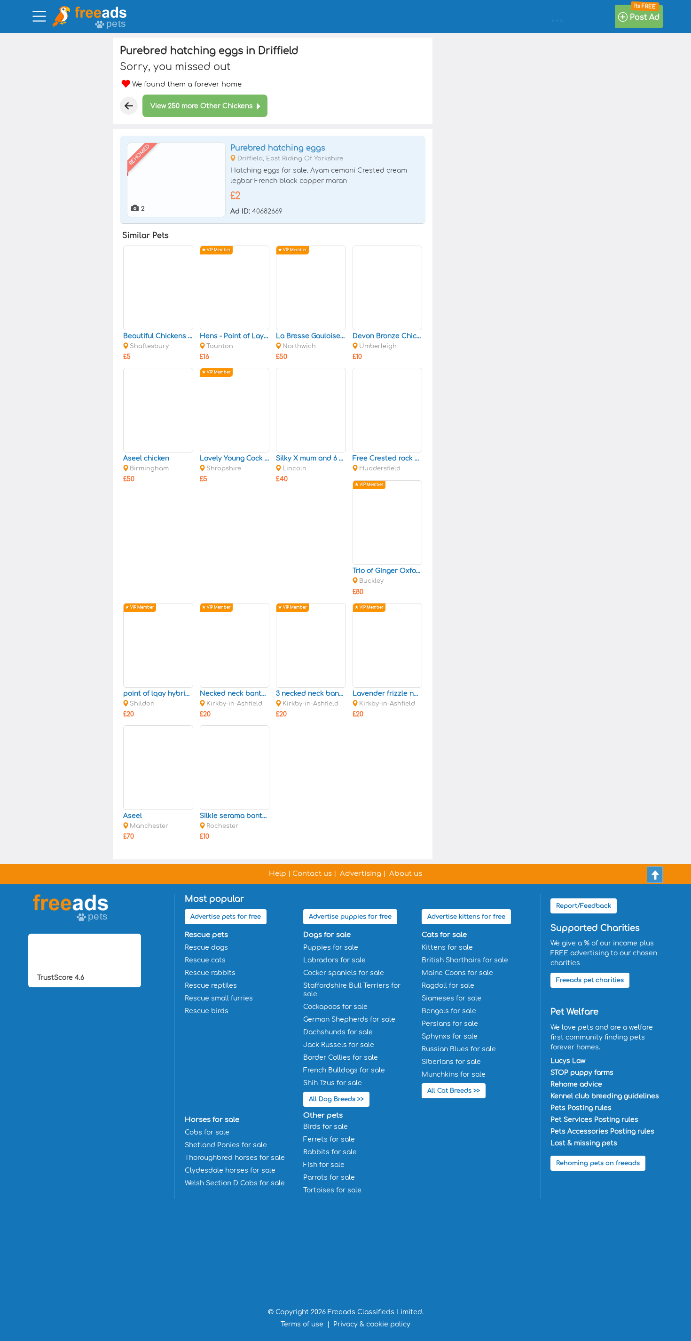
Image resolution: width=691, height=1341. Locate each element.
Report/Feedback (583, 906)
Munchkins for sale (454, 1074)
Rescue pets (206, 935)
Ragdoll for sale (448, 985)
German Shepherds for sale (349, 1019)
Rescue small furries (219, 998)
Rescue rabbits (210, 972)
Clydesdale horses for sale (230, 1170)
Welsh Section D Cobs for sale (235, 1183)
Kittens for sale (447, 947)
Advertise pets (225, 916)
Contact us (312, 874)
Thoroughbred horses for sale (235, 1157)
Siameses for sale (451, 998)
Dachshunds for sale (338, 1032)
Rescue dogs (206, 947)
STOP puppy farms (581, 1072)
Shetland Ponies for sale (226, 1145)
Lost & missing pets (583, 1143)
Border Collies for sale (340, 1057)
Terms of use (302, 1324)
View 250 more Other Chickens (201, 106)
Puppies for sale (330, 947)
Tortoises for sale (332, 1190)
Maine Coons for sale (457, 972)
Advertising (360, 874)
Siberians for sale (451, 1061)
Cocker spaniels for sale (343, 972)
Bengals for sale (449, 1011)
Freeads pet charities (590, 980)
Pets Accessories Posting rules (602, 1131)
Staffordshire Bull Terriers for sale (351, 990)
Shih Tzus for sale (332, 1083)
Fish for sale (324, 1164)
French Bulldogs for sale (344, 1070)
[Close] (129, 106)
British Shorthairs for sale (465, 960)
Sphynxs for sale (450, 1036)
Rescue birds (206, 1011)
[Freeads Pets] (100, 12)
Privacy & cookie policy (371, 1324)
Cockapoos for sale (335, 1006)
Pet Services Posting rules (594, 1119)
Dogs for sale (327, 935)
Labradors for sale (334, 960)
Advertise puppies (350, 916)
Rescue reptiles (211, 985)
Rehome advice (576, 1084)
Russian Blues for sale (459, 1049)
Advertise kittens (466, 916)
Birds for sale (325, 1126)
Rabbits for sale (330, 1152)
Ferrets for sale (329, 1139)
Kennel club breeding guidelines (604, 1096)
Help (277, 874)
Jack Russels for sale (338, 1044)
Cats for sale (444, 935)
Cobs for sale (207, 1132)
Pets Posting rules (581, 1107)
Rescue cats (205, 960)
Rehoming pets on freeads (598, 1163)
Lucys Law (567, 1060)
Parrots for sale (329, 1177)
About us (405, 874)
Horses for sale (212, 1120)
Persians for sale (450, 1023)
